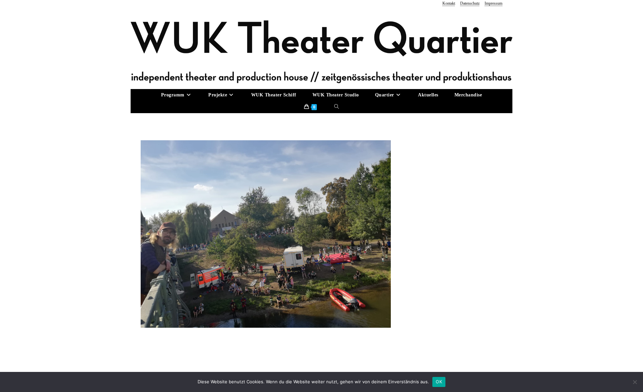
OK (439, 381)
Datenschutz (470, 3)
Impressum (493, 3)
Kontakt (448, 3)
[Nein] (634, 382)
